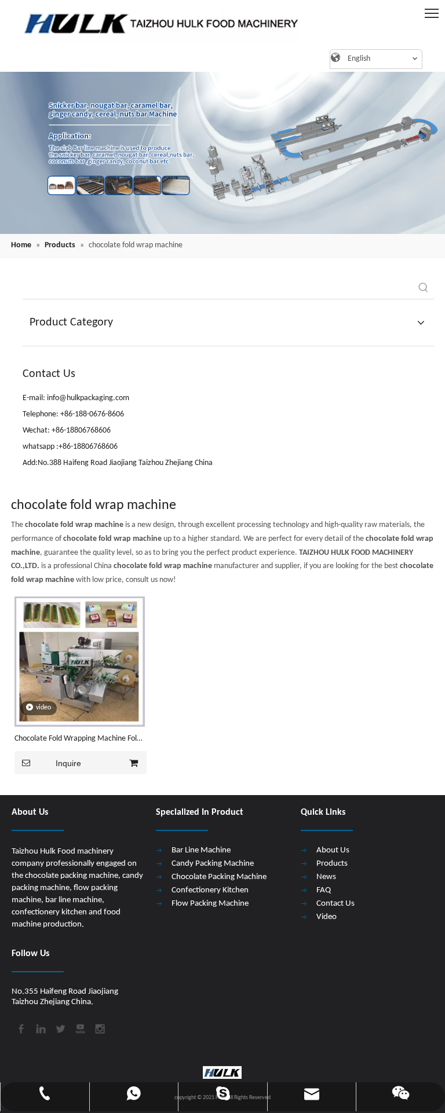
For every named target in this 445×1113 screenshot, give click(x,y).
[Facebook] (20, 1028)
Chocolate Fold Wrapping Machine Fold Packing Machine (77, 739)
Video (326, 917)
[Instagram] (99, 1028)
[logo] (156, 23)
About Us (332, 850)
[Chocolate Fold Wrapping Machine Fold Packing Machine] (79, 661)
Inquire (68, 763)
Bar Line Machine (201, 850)
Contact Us (335, 903)
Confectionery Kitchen (210, 890)
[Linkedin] (40, 1028)
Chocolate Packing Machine (219, 877)
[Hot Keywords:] (423, 288)
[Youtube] (79, 1028)
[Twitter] (59, 1028)
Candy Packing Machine (213, 863)
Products (332, 863)
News (326, 877)
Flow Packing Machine (210, 903)
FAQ (323, 890)
